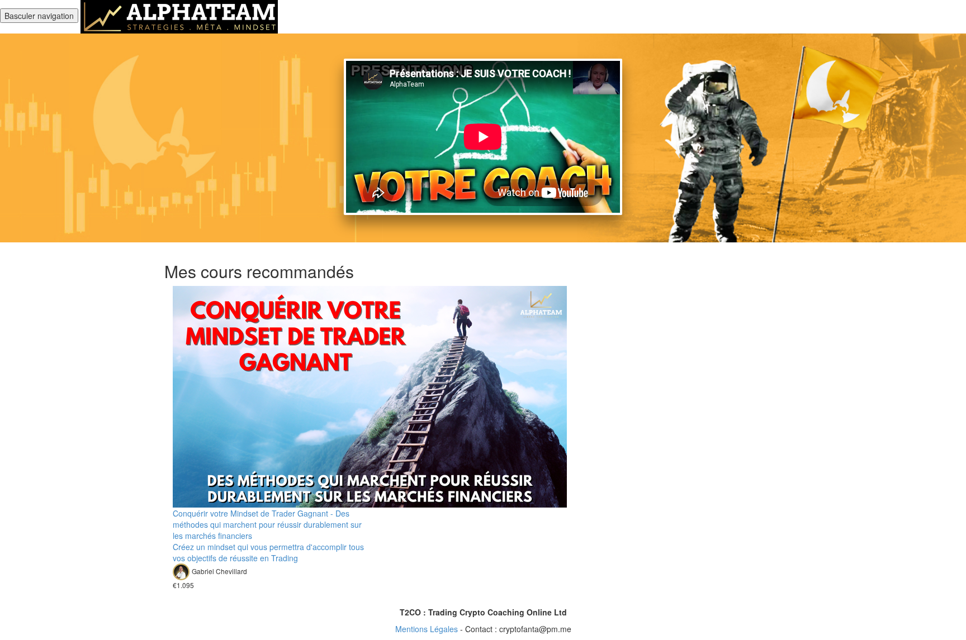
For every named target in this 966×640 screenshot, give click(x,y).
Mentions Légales (426, 628)
